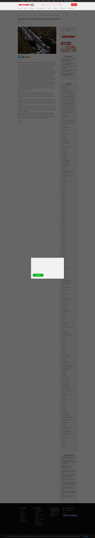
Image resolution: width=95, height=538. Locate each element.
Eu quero (38, 275)
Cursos (49, 8)
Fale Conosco (71, 8)
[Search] (60, 4)
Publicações (62, 8)
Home (19, 8)
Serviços (25, 8)
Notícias (32, 8)
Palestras (55, 8)
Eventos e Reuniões (40, 8)
